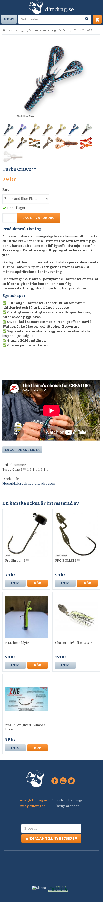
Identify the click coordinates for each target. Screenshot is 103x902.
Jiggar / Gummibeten (33, 30)
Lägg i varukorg (38, 218)
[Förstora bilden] (51, 79)
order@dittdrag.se (33, 800)
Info (15, 583)
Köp (37, 583)
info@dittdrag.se (33, 806)
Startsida (8, 30)
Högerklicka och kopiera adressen (28, 483)
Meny (9, 19)
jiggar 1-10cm (60, 30)
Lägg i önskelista (22, 449)
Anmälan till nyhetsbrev (52, 838)
